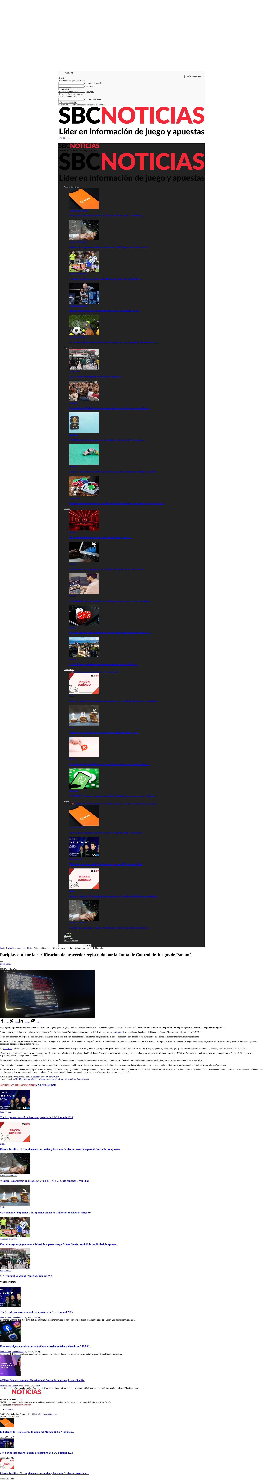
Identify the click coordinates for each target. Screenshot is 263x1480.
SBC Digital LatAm (71, 941)
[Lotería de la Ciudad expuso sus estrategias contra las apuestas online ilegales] (84, 400)
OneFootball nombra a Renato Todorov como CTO (36, 1077)
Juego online (68, 348)
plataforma (7, 1048)
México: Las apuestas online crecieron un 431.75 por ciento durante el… (109, 247)
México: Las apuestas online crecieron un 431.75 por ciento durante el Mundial (44, 1180)
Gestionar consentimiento (46, 1414)
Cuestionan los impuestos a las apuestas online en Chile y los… (104, 732)
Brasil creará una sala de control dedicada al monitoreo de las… (105, 310)
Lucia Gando (5, 964)
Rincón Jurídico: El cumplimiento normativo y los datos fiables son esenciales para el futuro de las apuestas (60, 1149)
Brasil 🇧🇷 (67, 936)
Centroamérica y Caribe (98, 804)
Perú (147, 804)
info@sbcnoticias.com (21, 1405)
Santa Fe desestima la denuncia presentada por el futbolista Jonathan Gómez (112, 471)
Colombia (117, 804)
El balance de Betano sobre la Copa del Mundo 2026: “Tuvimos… (106, 215)
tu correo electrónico (92, 99)
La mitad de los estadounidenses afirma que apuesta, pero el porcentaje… (110, 600)
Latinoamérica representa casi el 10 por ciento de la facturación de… (107, 569)
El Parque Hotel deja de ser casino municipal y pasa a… (100, 537)
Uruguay (153, 804)
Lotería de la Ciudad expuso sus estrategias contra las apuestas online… (109, 408)
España (124, 804)
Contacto (69, 73)
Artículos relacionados (17, 1085)
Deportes (78, 672)
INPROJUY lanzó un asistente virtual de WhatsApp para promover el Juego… (113, 796)
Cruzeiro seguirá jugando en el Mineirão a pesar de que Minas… (105, 278)
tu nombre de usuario (93, 83)
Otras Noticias (69, 670)
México (142, 804)
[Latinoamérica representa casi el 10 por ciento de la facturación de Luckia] (84, 561)
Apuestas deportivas (71, 187)
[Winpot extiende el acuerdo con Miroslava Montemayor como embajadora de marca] (84, 495)
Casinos (67, 509)
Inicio (2, 948)
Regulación (115, 672)
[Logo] (78, 151)
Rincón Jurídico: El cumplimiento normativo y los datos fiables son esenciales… (113, 700)
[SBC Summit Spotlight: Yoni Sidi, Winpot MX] (84, 369)
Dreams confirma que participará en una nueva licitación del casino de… (110, 632)
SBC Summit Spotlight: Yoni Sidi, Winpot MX (95, 376)
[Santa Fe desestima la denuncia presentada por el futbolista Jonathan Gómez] (84, 464)
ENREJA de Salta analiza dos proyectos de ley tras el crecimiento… (107, 439)
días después (116, 1032)
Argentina (73, 403)
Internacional (133, 804)
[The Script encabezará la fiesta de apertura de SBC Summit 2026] (84, 856)
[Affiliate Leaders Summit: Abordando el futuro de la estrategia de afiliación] (10, 1375)
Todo (71, 672)
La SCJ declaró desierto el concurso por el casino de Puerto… (103, 664)
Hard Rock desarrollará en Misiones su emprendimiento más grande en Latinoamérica (52, 1079)
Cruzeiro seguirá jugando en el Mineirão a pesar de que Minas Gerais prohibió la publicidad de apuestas (58, 1244)
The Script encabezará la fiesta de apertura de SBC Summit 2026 (105, 864)
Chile (71, 727)
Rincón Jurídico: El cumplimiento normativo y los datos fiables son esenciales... (44, 1473)
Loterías (92, 672)
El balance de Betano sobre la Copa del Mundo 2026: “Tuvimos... (37, 1431)
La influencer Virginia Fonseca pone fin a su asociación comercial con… (109, 764)
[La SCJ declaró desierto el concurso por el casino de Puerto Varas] (84, 656)
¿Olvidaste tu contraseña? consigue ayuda (76, 91)
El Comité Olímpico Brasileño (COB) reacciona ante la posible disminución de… (114, 342)
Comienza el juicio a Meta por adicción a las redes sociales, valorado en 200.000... (45, 1346)
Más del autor (45, 1085)
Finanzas (85, 672)
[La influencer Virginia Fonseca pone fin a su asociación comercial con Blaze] (84, 756)
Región (66, 801)
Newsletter (68, 933)
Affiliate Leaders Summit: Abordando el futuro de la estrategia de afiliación (42, 1380)
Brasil (71, 695)
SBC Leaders (68, 938)
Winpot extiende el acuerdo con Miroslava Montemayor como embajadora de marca (116, 503)
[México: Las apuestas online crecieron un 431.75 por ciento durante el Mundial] (84, 239)
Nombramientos (103, 672)
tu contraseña (89, 86)
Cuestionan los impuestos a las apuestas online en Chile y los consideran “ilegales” (46, 1212)
